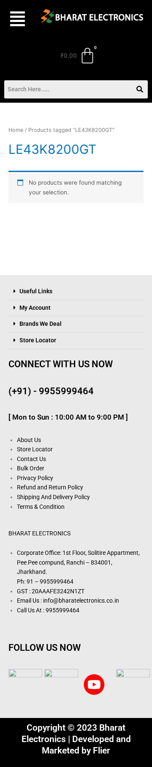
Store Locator (37, 340)
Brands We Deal (40, 323)
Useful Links (35, 291)
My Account (35, 307)
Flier (101, 750)
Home (15, 130)
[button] (15, 18)
